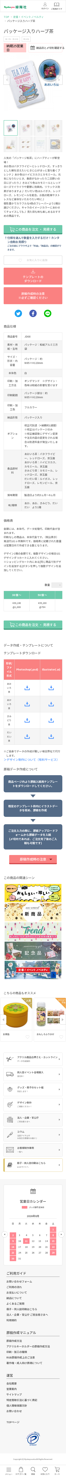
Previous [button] (6, 80)
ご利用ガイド (16, 1273)
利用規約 (11, 1320)
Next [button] (59, 80)
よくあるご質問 (15, 1303)
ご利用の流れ (14, 1287)
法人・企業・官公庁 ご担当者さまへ (27, 1314)
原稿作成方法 (14, 1341)
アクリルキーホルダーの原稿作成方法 (28, 1346)
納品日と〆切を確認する (49, 48)
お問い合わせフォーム (19, 1281)
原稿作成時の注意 (33, 859)
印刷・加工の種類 (16, 1352)
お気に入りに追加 (36, 260)
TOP (6, 17)
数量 (47, 585)
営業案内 (11, 1389)
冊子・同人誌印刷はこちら (21, 1309)
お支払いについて (16, 1292)
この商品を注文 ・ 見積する (35, 229)
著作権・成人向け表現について (24, 1363)
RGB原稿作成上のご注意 (20, 1357)
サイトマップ (14, 1394)
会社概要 (11, 1383)
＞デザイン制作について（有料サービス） (32, 759)
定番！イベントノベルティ (28, 17)
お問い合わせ (14, 1411)
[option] (33, 82)
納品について (14, 1298)
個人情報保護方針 (16, 1405)
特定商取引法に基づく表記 (21, 1400)
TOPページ (12, 1422)
